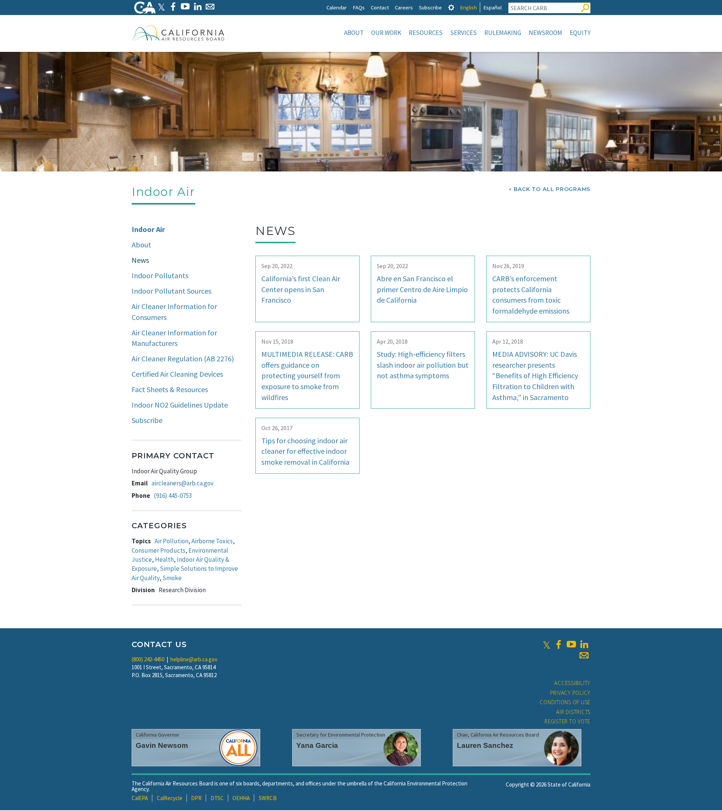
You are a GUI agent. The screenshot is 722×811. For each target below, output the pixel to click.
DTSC (217, 798)
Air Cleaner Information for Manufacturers (174, 338)
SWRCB (268, 798)
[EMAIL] (210, 6)
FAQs (359, 7)
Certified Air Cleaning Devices (177, 374)
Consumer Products (158, 550)
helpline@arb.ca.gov (193, 659)
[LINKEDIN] (197, 6)
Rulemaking (502, 33)
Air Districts (573, 711)
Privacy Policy (570, 692)
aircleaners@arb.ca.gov (183, 483)
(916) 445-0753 (173, 495)
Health (164, 559)
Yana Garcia (317, 745)
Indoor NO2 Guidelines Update (180, 404)
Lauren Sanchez (485, 745)
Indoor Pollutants (160, 275)
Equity (580, 33)
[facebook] (558, 644)
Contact (380, 7)
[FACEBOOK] (172, 6)
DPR (196, 798)
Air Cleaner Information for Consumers (174, 312)
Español (492, 7)
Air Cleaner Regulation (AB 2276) (183, 358)
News (140, 260)
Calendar (336, 7)
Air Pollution (171, 541)
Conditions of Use (565, 702)
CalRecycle (169, 798)
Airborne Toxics (212, 541)
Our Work (386, 33)
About (354, 33)
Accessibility (572, 683)
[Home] (179, 32)
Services (463, 33)
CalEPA (140, 798)
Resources (426, 33)
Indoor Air (148, 229)
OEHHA (241, 798)
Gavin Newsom (162, 745)
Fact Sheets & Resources (170, 389)
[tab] (451, 7)
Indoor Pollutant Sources (171, 291)
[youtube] (571, 644)
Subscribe (430, 7)
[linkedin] (584, 644)
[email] (584, 655)
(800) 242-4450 (148, 659)
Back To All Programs (552, 189)
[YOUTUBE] (185, 6)
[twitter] (547, 644)
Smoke (172, 578)
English (468, 7)
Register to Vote (567, 721)
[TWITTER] (161, 6)
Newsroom (545, 33)
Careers (404, 7)
